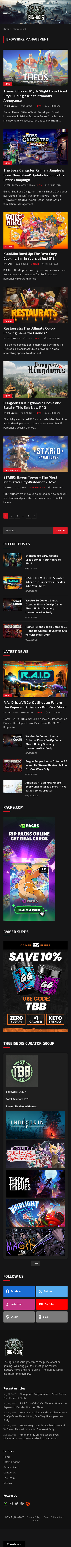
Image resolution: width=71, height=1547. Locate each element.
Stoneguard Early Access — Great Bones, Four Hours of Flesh (43, 559)
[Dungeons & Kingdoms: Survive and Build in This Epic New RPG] (35, 379)
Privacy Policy (33, 1517)
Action (8, 246)
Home (6, 29)
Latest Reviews (11, 1462)
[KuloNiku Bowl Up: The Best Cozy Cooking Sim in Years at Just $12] (35, 230)
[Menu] (5, 12)
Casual (8, 321)
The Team (9, 1477)
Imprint (35, 1520)
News (7, 84)
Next (35, 1263)
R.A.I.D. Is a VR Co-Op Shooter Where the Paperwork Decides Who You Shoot (45, 581)
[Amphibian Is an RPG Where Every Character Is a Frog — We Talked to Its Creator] (12, 786)
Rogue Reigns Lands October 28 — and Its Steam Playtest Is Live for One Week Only (47, 630)
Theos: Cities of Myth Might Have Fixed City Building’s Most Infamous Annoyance (35, 95)
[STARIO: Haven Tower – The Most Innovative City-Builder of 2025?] (35, 454)
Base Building (12, 470)
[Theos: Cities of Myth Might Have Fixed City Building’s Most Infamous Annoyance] (35, 68)
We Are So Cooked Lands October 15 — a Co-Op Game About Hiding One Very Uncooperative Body (35, 1416)
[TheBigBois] (35, 12)
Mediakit (8, 1483)
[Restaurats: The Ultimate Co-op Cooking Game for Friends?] (35, 305)
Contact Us (9, 1472)
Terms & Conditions (54, 1517)
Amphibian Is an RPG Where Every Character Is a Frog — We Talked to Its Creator (46, 786)
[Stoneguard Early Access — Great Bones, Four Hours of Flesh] (12, 559)
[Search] (66, 12)
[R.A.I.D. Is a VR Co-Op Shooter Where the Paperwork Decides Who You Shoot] (12, 582)
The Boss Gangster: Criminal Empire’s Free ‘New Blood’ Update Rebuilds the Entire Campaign (34, 175)
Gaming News (11, 1467)
